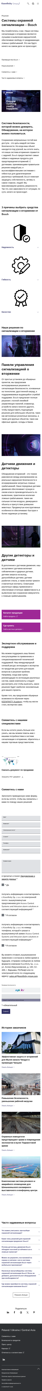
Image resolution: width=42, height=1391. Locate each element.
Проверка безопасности (9, 985)
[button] (21, 237)
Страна (5, 836)
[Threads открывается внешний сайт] (21, 1312)
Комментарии (7, 861)
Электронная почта (9, 830)
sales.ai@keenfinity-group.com (23, 976)
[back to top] (38, 1369)
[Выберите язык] (33, 3)
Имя (4, 817)
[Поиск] (28, 3)
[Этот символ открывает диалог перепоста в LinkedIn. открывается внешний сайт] (8, 1312)
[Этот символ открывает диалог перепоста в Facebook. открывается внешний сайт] (14, 1312)
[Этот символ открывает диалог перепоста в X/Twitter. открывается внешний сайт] (27, 1312)
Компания (6, 850)
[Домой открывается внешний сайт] (11, 3)
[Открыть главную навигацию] (37, 3)
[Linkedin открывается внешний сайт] (3, 1359)
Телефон (5, 843)
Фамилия (6, 823)
